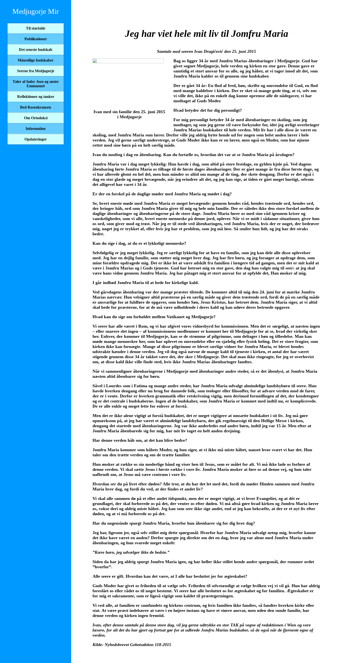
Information (36, 128)
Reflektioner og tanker (35, 97)
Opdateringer (35, 139)
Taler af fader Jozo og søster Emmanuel (36, 83)
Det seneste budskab (35, 49)
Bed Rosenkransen (35, 107)
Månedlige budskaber (36, 60)
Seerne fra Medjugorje (35, 71)
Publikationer (35, 39)
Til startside (35, 28)
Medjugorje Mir (35, 11)
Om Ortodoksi (35, 118)
